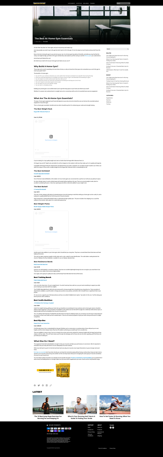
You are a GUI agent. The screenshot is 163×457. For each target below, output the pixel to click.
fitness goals (88, 55)
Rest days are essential (40, 352)
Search (129, 3)
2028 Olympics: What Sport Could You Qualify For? (117, 70)
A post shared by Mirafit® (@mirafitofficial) (51, 248)
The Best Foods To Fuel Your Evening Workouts (117, 81)
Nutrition (79, 3)
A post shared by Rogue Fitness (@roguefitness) (51, 156)
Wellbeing (86, 3)
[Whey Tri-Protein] (68, 370)
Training (92, 3)
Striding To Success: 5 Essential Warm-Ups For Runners (117, 67)
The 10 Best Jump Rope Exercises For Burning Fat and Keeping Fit (117, 56)
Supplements (71, 3)
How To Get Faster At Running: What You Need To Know (117, 63)
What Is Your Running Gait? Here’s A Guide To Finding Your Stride (117, 59)
